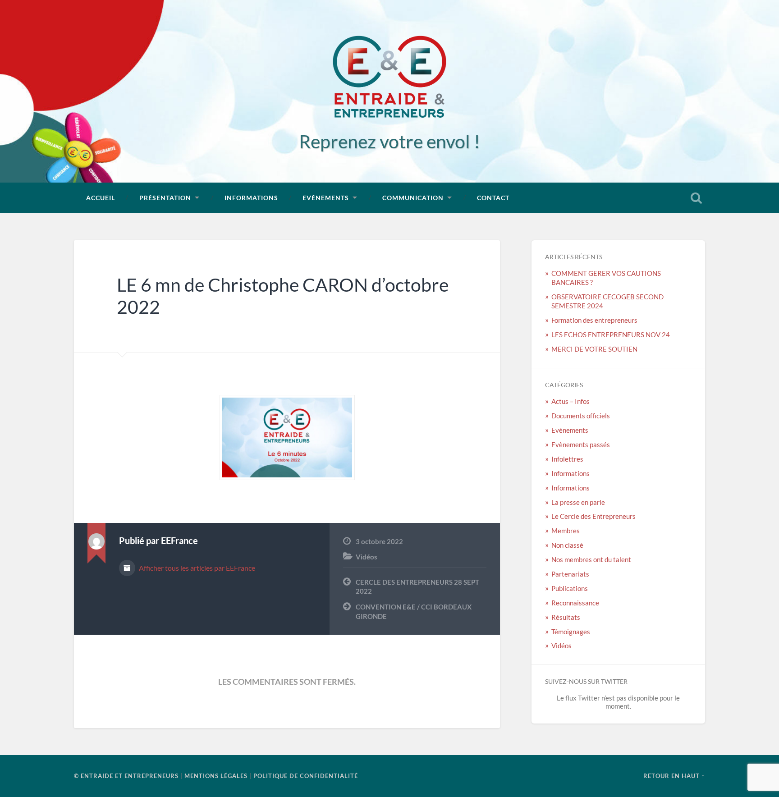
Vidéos (366, 557)
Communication (413, 198)
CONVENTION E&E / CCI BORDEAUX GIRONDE (414, 611)
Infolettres (567, 459)
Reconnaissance (575, 603)
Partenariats (570, 574)
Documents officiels (580, 416)
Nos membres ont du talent (591, 559)
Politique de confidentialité (305, 775)
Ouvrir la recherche (696, 198)
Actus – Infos (570, 401)
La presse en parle (578, 502)
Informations (251, 198)
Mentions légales (215, 775)
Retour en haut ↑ (674, 775)
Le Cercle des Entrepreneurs (593, 516)
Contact (493, 198)
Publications (569, 588)
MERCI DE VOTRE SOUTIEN (594, 349)
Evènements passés (580, 444)
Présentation (165, 198)
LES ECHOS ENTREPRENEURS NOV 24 (610, 334)
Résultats (565, 617)
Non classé (567, 545)
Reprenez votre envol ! (389, 141)
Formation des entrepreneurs (595, 320)
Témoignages (570, 632)
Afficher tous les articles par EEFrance (196, 567)
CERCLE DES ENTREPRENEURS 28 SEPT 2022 (417, 586)
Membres (565, 531)
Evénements (325, 198)
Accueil (100, 198)
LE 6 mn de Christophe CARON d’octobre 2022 (283, 296)
